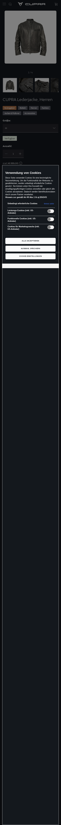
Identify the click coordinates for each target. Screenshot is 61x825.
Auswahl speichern (30, 248)
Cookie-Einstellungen (30, 256)
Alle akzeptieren (30, 241)
